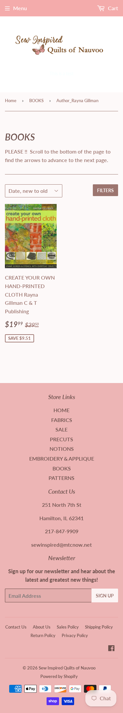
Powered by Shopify (59, 676)
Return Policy (43, 635)
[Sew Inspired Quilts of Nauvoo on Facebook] (111, 649)
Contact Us (16, 627)
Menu (20, 8)
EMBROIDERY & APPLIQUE (61, 458)
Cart (112, 8)
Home (10, 100)
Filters (105, 190)
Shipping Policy (99, 627)
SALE (61, 429)
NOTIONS (62, 449)
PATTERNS (61, 478)
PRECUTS (61, 439)
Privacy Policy (75, 635)
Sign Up (105, 595)
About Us (42, 627)
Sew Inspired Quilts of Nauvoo (67, 667)
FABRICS (61, 420)
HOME (61, 410)
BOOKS (36, 100)
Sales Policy (68, 627)
